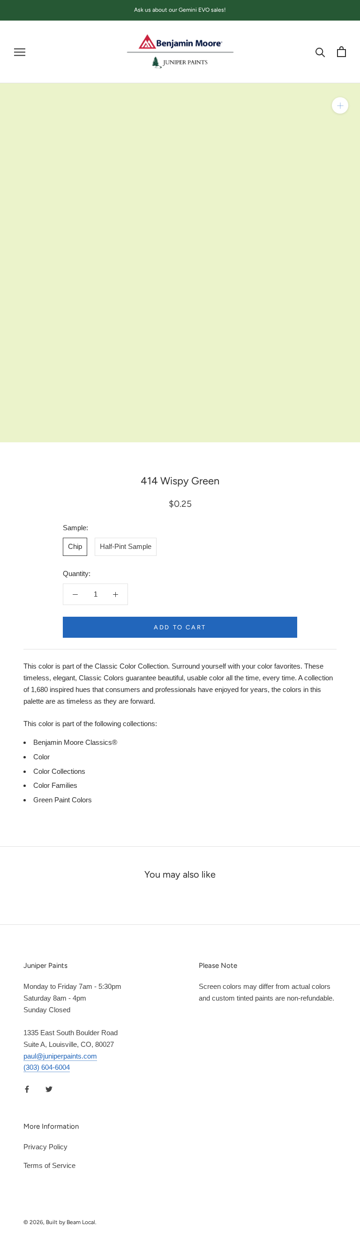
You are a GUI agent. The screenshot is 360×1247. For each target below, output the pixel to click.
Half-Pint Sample (125, 546)
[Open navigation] (19, 52)
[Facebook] (26, 1089)
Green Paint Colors (62, 800)
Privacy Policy (45, 1147)
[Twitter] (48, 1089)
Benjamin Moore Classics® (75, 742)
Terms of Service (49, 1165)
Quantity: (76, 573)
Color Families (55, 785)
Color (41, 757)
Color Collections (59, 771)
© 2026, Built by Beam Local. (60, 1222)
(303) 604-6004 (46, 1067)
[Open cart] (341, 51)
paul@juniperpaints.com (60, 1056)
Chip (75, 546)
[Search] (320, 52)
